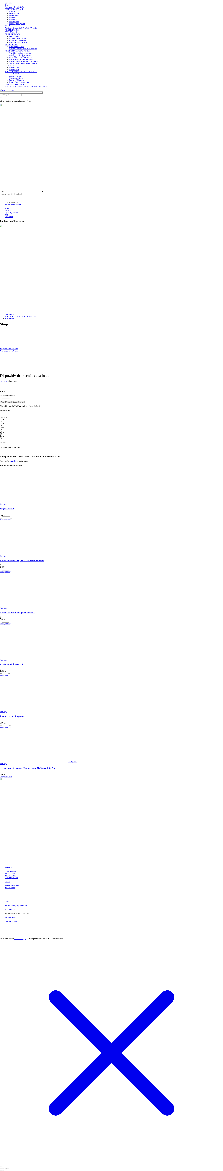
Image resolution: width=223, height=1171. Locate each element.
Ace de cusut (14, 74)
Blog (6, 5)
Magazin (8, 210)
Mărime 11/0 (14, 68)
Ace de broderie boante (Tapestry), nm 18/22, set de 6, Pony (28, 768)
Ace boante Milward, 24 (11, 664)
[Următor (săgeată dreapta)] (3, 1170)
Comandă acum (18, 402)
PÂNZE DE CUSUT (13, 11)
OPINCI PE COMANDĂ (14, 84)
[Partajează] (6, 1168)
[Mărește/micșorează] (1, 1168)
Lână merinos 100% (16, 47)
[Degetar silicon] (34, 502)
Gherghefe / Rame (16, 78)
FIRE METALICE (12, 30)
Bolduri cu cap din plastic (12, 716)
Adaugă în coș (6, 402)
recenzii (3, 381)
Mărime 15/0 (14, 70)
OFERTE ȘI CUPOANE (14, 9)
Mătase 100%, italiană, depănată (21, 59)
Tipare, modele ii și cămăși (14, 7)
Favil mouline (14, 36)
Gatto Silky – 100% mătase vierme (22, 57)
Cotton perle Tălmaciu (17, 40)
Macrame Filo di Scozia (18, 42)
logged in (13, 461)
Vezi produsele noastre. (13, 204)
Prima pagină (9, 314)
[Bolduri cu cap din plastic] (34, 710)
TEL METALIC (11, 32)
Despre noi (9, 217)
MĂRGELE (9, 65)
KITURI (8, 26)
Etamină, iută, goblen (17, 24)
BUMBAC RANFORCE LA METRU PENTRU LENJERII (27, 86)
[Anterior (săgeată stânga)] (1, 1170)
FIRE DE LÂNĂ (11, 45)
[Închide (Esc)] (8, 1168)
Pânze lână (13, 20)
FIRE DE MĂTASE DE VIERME (18, 51)
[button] (0, 198)
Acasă (7, 208)
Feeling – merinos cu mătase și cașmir (23, 49)
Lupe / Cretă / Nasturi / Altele (20, 82)
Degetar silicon (7, 508)
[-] (1, 673)
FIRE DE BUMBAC (12, 34)
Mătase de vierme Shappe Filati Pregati (23, 61)
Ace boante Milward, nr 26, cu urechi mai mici (22, 560)
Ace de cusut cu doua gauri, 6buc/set (17, 612)
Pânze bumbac (14, 13)
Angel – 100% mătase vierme (20, 55)
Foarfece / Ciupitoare (17, 80)
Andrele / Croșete (15, 76)
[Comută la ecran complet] (3, 1168)
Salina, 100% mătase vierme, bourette (23, 63)
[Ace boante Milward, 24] (34, 658)
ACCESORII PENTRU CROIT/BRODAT (21, 72)
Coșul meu (9, 3)
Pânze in (12, 17)
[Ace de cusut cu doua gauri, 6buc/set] (34, 606)
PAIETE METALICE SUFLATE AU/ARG (21, 28)
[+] (9, 673)
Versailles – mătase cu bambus (20, 53)
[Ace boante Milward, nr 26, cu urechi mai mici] (34, 554)
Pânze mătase (14, 22)
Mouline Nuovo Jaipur (17, 38)
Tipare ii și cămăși (11, 212)
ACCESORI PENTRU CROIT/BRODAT (20, 316)
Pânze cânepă (14, 15)
